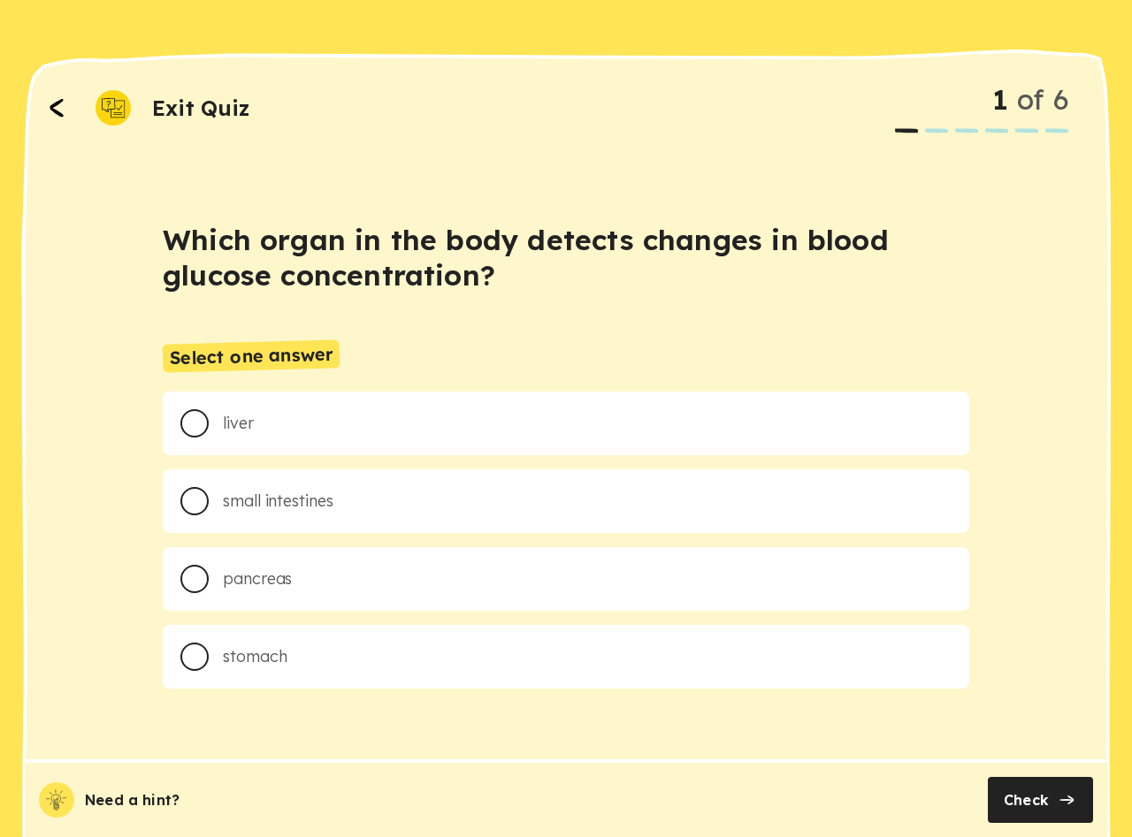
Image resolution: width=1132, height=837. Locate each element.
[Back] (56, 108)
